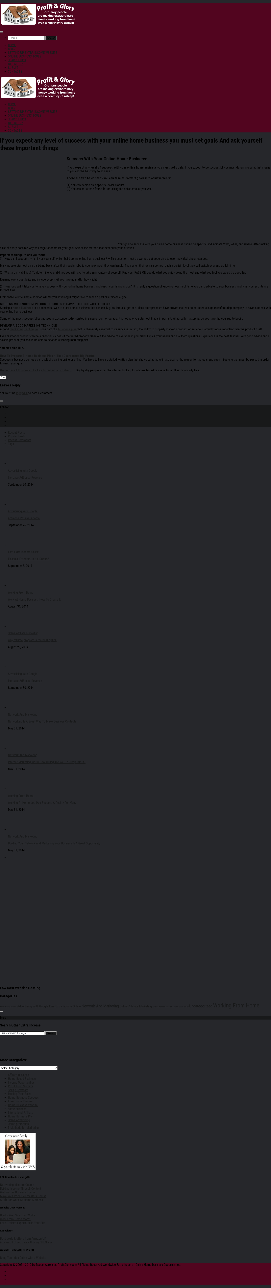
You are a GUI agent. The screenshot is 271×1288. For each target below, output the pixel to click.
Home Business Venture (23, 1105)
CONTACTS (15, 71)
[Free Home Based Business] (92, 244)
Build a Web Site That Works (17, 1215)
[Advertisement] (33, 184)
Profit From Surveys (20, 1086)
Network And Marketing (22, 714)
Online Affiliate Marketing (23, 633)
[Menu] (1, 32)
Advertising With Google (22, 470)
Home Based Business (22, 1079)
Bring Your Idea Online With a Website (23, 1258)
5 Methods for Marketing (23, 1128)
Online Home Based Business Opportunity (170, 1006)
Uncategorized (200, 1006)
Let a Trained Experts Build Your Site (22, 1223)
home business (17, 1109)
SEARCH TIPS (17, 60)
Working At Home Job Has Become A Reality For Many (42, 803)
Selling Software (18, 1090)
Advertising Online (8, 1006)
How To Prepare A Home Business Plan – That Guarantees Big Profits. (47, 356)
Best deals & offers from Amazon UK (23, 1238)
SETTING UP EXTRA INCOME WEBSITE (32, 53)
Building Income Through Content (20, 1188)
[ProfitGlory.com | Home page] (37, 24)
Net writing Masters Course (17, 1185)
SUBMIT (13, 68)
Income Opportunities (21, 1082)
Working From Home (21, 592)
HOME (12, 45)
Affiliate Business (18, 1075)
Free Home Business (21, 1101)
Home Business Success (23, 1097)
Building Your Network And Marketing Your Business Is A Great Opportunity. (54, 843)
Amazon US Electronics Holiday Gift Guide (26, 1242)
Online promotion (18, 1124)
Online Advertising (19, 1120)
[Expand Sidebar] (1, 401)
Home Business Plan (20, 1116)
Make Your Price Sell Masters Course (23, 1196)
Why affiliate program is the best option (32, 640)
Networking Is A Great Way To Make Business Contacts (42, 721)
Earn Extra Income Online (23, 552)
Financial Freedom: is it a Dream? (28, 559)
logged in (22, 393)
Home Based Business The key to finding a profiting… (36, 370)
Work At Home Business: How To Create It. (34, 599)
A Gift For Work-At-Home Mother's (21, 1200)
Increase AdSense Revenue (25, 477)
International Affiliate (20, 1113)
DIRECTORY (15, 64)
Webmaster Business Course (18, 1192)
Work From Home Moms (15, 1219)
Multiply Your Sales (19, 1094)
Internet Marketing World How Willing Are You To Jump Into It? (47, 762)
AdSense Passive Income (24, 518)
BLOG (11, 49)
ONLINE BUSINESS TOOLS (24, 56)
